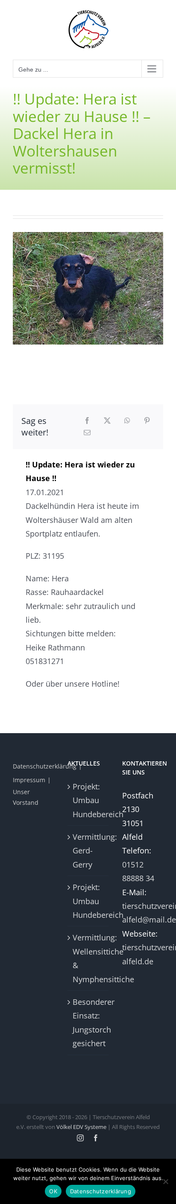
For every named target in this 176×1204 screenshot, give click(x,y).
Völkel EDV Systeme (81, 1127)
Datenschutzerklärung (44, 766)
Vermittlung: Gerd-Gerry (88, 851)
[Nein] (165, 1181)
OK (53, 1191)
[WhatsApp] (127, 421)
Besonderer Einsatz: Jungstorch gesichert (88, 1022)
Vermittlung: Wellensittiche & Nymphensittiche (88, 958)
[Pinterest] (147, 421)
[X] (107, 421)
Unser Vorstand (25, 797)
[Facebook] (87, 421)
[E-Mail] (87, 432)
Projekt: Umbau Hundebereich (88, 800)
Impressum (29, 780)
